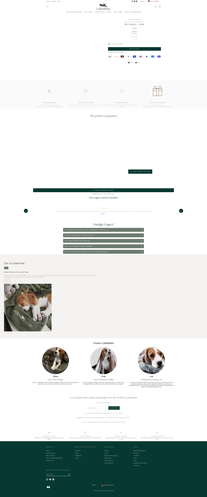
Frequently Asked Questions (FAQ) (54, 458)
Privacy (135, 458)
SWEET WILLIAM (136, 19)
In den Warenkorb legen (103, 190)
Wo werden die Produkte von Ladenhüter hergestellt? (87, 230)
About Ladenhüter (133, 12)
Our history (53, 1)
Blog (59, 1)
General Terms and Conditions (140, 463)
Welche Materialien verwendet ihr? (79, 235)
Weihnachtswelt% (74, 12)
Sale (109, 12)
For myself (100, 12)
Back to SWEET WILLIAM (141, 171)
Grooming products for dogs (110, 455)
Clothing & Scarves (108, 460)
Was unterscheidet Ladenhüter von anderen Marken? (86, 252)
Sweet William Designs (134, 22)
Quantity (134, 36)
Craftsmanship (78, 455)
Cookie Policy (137, 465)
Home (129, 19)
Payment (48, 450)
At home (106, 453)
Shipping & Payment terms (139, 450)
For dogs (89, 12)
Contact (47, 1)
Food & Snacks (107, 458)
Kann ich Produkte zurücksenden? (79, 246)
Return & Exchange (50, 455)
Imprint (135, 460)
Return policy (136, 453)
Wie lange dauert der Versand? (77, 241)
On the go (106, 450)
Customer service (50, 460)
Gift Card (118, 12)
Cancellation (136, 455)
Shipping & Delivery (50, 453)
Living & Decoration (108, 463)
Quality (76, 453)
